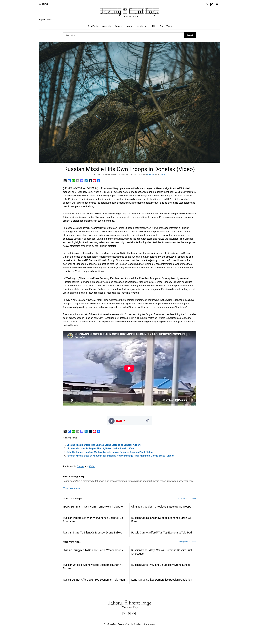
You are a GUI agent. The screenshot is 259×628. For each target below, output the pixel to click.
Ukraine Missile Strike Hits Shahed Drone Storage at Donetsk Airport (103, 444)
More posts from (71, 488)
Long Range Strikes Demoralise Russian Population (161, 579)
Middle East (143, 25)
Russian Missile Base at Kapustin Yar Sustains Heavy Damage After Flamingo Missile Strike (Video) (120, 455)
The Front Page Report (114, 624)
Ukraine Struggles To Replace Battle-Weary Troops (161, 506)
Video (169, 25)
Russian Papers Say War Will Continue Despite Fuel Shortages (93, 519)
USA (161, 25)
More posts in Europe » (187, 498)
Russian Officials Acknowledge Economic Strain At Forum (161, 519)
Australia (106, 25)
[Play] (111, 421)
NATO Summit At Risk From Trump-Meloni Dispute (93, 506)
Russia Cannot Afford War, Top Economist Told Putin (162, 532)
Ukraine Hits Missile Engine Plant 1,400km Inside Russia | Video (101, 448)
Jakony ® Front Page (129, 11)
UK (153, 25)
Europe (129, 25)
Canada (118, 25)
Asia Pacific (93, 25)
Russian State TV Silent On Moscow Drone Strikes (92, 532)
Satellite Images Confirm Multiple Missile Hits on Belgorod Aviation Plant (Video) (110, 452)
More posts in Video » (187, 542)
